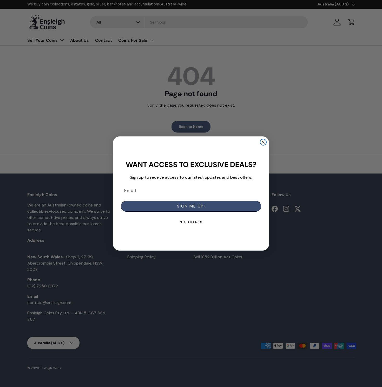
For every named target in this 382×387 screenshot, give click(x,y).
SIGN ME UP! (191, 206)
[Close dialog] (263, 142)
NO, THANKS (191, 222)
